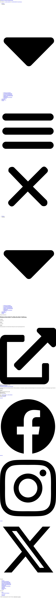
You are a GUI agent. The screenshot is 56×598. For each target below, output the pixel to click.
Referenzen (3, 311)
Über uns (3, 3)
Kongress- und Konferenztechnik (8, 95)
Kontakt (3, 100)
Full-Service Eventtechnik (7, 92)
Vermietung (5, 98)
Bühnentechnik (6, 96)
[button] (28, 158)
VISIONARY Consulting (17, 596)
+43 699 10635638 (9, 394)
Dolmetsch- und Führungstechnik (8, 307)
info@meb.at (4, 396)
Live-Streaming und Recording (8, 93)
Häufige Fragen (4, 99)
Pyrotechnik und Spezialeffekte (8, 97)
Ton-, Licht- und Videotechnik (8, 94)
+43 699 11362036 (4, 394)
